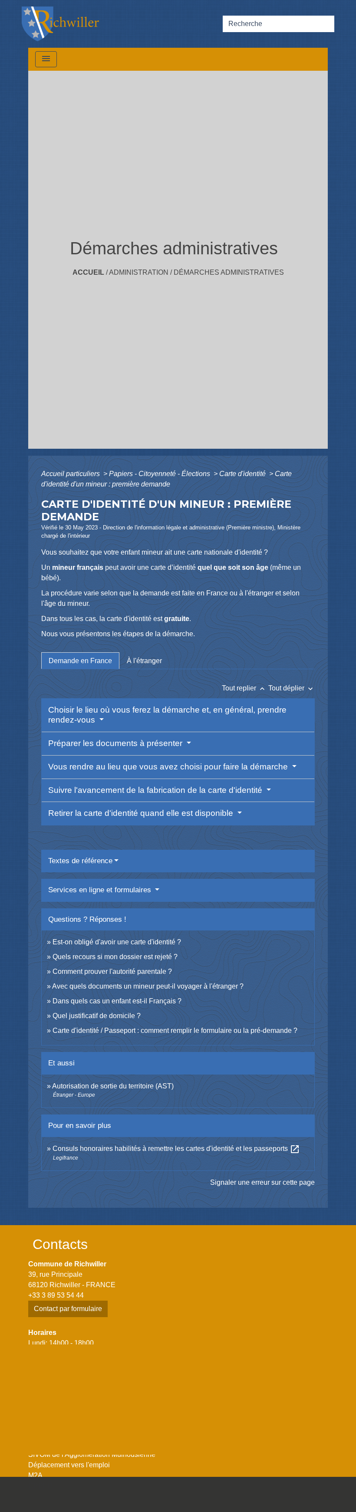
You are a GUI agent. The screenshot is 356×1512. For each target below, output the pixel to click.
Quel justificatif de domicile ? (97, 1015)
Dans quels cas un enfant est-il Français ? (117, 1001)
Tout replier (244, 688)
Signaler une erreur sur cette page (262, 1182)
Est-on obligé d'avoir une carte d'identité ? (117, 942)
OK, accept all (294, 1487)
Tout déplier (291, 688)
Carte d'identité (243, 473)
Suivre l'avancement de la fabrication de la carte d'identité (156, 790)
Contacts (60, 1244)
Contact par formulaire (68, 1308)
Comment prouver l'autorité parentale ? (112, 971)
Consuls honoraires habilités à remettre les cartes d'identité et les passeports (176, 1148)
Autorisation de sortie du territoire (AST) (113, 1086)
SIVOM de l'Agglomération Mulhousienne (91, 1454)
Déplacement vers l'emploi (69, 1465)
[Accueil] (60, 23)
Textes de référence (80, 861)
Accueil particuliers (71, 473)
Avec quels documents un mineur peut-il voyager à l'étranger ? (148, 986)
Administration (138, 272)
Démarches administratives (229, 272)
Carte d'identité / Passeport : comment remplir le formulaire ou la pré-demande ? (175, 1030)
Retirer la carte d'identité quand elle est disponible (141, 813)
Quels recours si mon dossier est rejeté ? (115, 956)
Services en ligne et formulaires (100, 890)
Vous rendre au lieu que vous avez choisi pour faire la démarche (169, 766)
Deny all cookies (157, 1500)
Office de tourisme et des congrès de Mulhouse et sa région (119, 1444)
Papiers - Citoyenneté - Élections (160, 473)
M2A (35, 1475)
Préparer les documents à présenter (116, 743)
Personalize (215, 1500)
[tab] (80, 660)
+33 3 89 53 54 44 (56, 1295)
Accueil (88, 272)
